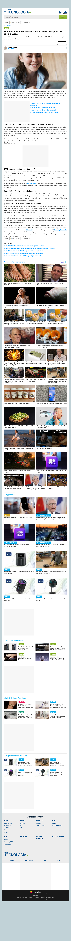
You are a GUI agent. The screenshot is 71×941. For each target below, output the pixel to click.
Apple (21, 825)
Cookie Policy (37, 897)
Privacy (30, 897)
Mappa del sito (29, 860)
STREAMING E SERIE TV (10, 542)
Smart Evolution (40, 825)
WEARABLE (22, 701)
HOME (5, 25)
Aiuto (53, 897)
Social (6, 839)
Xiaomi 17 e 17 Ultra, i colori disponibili (44, 110)
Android (22, 823)
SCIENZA (21, 712)
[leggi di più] (66, 48)
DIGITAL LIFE (39, 820)
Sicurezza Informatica (40, 838)
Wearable (38, 823)
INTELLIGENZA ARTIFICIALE (43, 515)
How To (54, 823)
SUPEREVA (35, 895)
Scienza (6, 830)
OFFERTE (7, 569)
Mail (60, 13)
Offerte (6, 832)
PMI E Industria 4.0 (58, 837)
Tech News (7, 827)
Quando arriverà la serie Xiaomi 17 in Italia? (45, 112)
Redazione (23, 837)
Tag (45, 860)
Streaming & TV (8, 842)
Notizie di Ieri (7, 825)
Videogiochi (7, 844)
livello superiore (32, 183)
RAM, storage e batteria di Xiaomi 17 (43, 107)
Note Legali (25, 897)
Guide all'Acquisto (57, 825)
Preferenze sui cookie (46, 897)
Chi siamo (19, 897)
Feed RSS (12, 860)
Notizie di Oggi (8, 823)
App (21, 827)
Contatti (59, 860)
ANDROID (9, 25)
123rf (5, 87)
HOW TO (7, 515)
